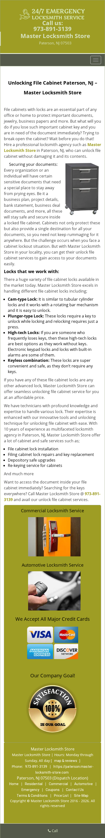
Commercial (58, 784)
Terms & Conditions (32, 796)
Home (14, 784)
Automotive (83, 784)
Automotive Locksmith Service (53, 565)
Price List (61, 796)
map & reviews (66, 761)
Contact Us (75, 790)
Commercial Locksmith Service (52, 510)
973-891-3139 (52, 29)
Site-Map (81, 796)
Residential (33, 784)
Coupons (53, 790)
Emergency (30, 790)
